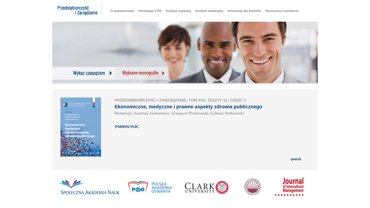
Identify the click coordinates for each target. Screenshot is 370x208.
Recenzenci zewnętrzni (281, 10)
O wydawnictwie (122, 10)
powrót (296, 159)
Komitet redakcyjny (209, 10)
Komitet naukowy (178, 10)
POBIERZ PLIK (126, 127)
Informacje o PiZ (150, 10)
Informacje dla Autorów (244, 10)
